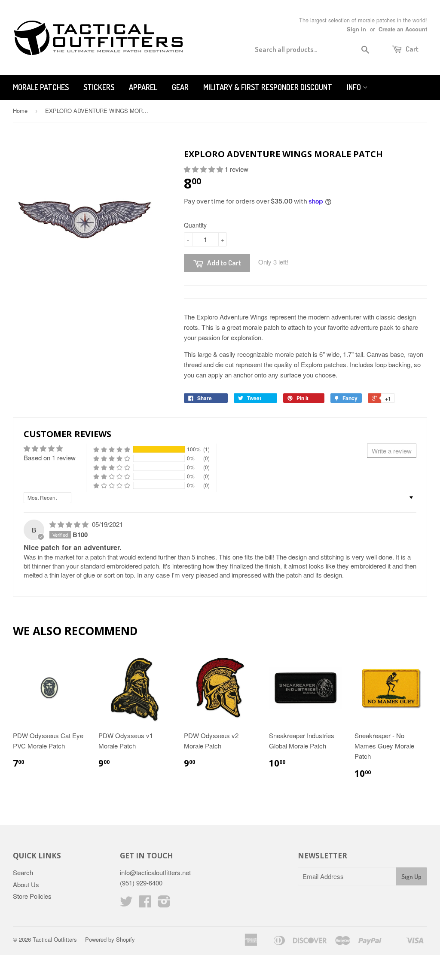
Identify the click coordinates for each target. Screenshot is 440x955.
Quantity (195, 225)
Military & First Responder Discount (267, 87)
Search (23, 872)
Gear (180, 87)
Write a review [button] (392, 450)
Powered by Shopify (110, 939)
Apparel (143, 87)
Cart (411, 48)
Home (20, 110)
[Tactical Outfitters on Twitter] (126, 903)
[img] (69, 524)
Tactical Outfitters (55, 939)
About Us (26, 884)
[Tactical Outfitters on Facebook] (145, 903)
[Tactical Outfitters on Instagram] (164, 903)
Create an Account (403, 29)
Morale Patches (41, 87)
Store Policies (32, 895)
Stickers (98, 87)
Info (355, 87)
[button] (204, 168)
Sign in (356, 29)
